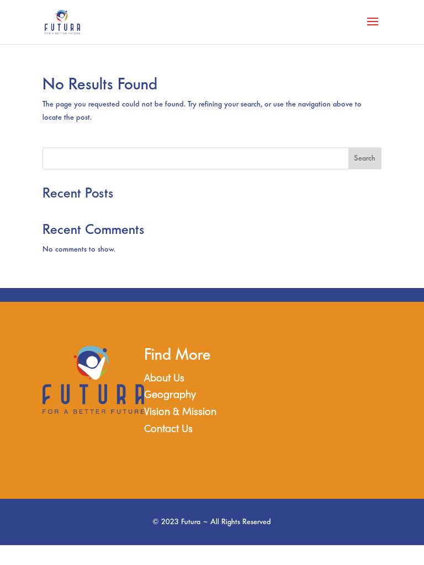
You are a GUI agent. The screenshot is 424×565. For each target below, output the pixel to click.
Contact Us (168, 429)
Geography (170, 395)
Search (364, 158)
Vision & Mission (180, 412)
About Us (164, 378)
